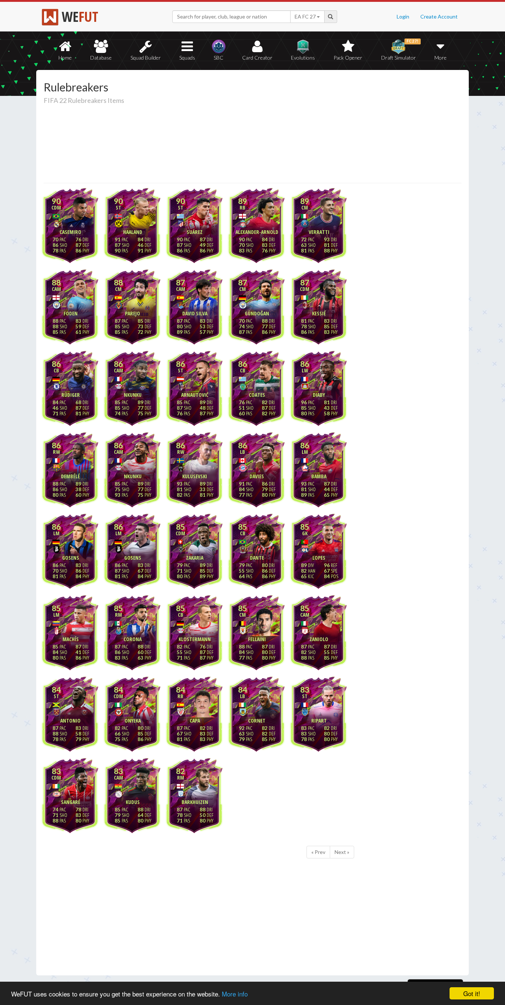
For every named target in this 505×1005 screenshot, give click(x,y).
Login (403, 16)
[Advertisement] (324, 128)
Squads (187, 57)
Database (101, 57)
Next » (342, 852)
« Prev (318, 852)
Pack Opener (347, 57)
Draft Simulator (399, 50)
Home (65, 57)
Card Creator (257, 57)
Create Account (439, 16)
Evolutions (303, 57)
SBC (218, 57)
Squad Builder (146, 57)
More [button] (440, 57)
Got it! (471, 993)
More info (235, 993)
